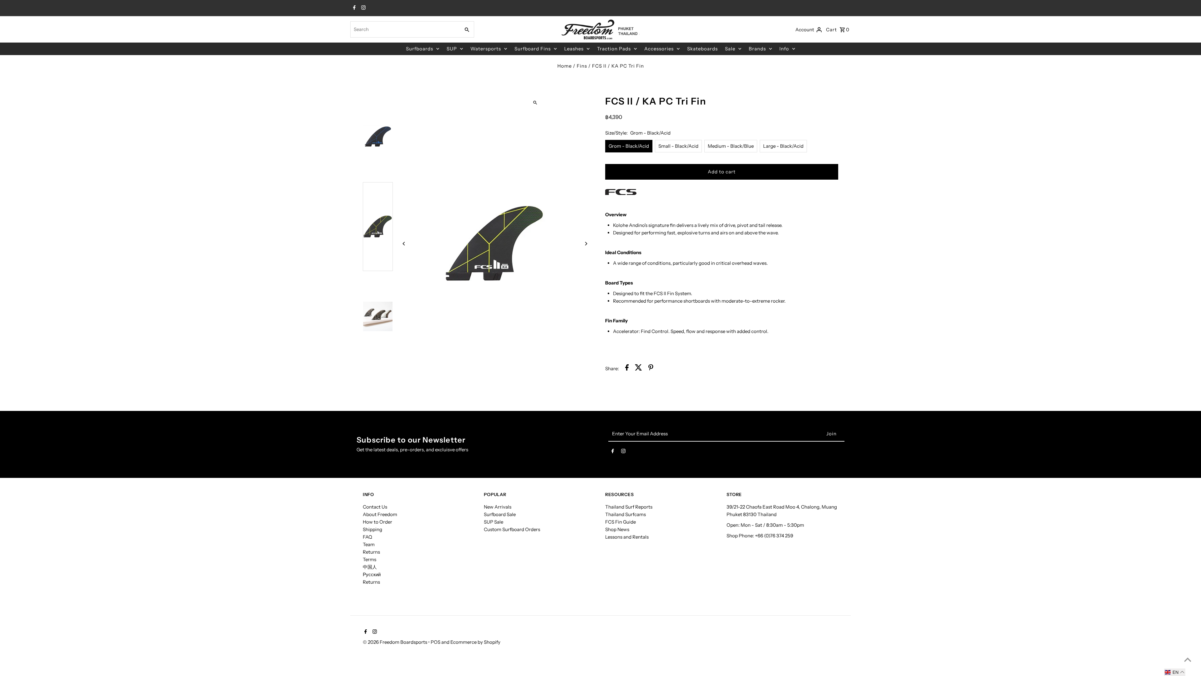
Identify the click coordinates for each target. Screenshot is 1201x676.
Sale (730, 49)
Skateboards (702, 49)
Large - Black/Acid (783, 146)
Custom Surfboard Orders (512, 529)
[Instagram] (363, 8)
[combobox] (405, 29)
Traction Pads (614, 49)
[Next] (586, 244)
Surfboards (419, 49)
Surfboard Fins (532, 49)
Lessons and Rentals (627, 537)
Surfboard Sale (500, 514)
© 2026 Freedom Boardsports (395, 642)
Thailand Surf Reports (628, 507)
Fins (582, 66)
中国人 (370, 567)
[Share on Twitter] (638, 368)
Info (784, 49)
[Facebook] (354, 8)
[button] (1174, 672)
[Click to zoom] (535, 102)
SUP (452, 49)
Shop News (617, 529)
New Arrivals (497, 507)
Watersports (485, 49)
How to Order (377, 522)
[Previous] (404, 244)
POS (435, 642)
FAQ (367, 537)
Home (564, 66)
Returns (371, 552)
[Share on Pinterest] (650, 368)
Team (369, 544)
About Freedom (380, 514)
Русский (372, 574)
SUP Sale (493, 522)
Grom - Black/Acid (629, 146)
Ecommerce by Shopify (475, 642)
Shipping (372, 529)
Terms (369, 559)
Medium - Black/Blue (731, 146)
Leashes (574, 49)
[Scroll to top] (1188, 660)
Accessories (659, 49)
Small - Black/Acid (678, 146)
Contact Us (375, 507)
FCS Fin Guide (620, 522)
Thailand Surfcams (625, 514)
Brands (757, 49)
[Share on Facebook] (627, 368)
